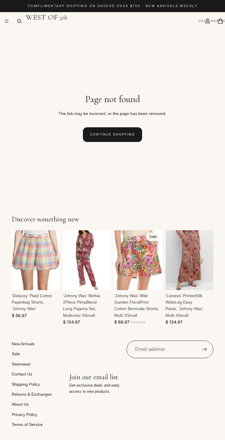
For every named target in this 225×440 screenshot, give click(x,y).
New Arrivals (23, 343)
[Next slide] (53, 260)
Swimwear (21, 364)
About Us (20, 404)
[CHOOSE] (50, 281)
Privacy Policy (24, 414)
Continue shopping (112, 134)
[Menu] (6, 21)
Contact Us (22, 374)
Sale (16, 354)
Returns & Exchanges (32, 394)
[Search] (19, 21)
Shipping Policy (26, 384)
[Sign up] (204, 349)
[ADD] (101, 281)
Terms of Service (27, 424)
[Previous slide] (18, 260)
